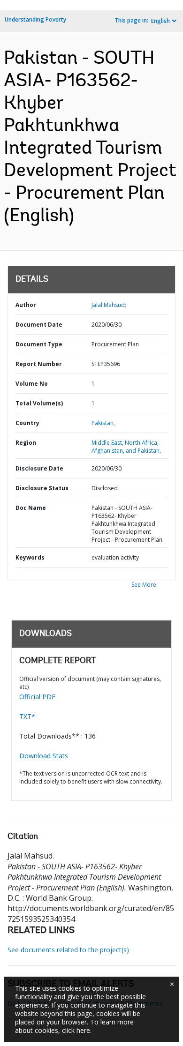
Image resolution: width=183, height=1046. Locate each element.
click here (76, 1030)
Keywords (30, 557)
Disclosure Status (42, 488)
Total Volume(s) (39, 403)
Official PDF (37, 696)
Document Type (38, 344)
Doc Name (30, 508)
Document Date (38, 325)
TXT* (27, 716)
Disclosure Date (39, 468)
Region (25, 443)
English (160, 21)
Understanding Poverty (35, 19)
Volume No (31, 384)
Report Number (38, 364)
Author (25, 305)
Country (27, 423)
